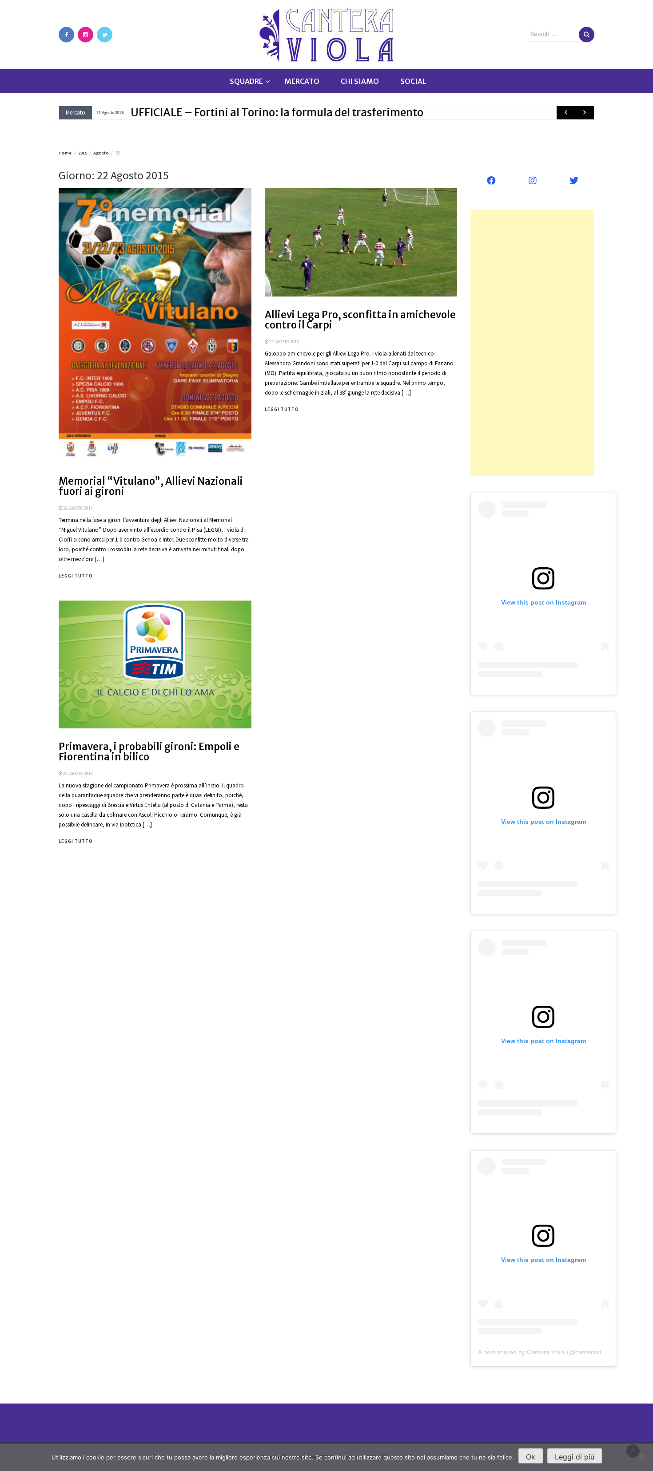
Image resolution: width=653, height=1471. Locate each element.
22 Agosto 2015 (78, 508)
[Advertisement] (532, 343)
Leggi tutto (76, 576)
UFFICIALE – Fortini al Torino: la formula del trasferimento (277, 112)
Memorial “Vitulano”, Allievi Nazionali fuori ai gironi (151, 486)
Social (413, 81)
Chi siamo (360, 81)
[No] (641, 1456)
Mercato (301, 81)
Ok (530, 1456)
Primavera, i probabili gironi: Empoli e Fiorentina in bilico (149, 751)
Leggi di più (574, 1456)
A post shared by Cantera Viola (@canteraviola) (545, 1352)
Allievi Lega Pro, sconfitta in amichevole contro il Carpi (360, 319)
